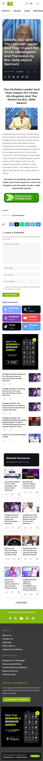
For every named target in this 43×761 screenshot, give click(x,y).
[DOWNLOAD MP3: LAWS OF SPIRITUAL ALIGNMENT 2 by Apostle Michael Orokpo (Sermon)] (30, 572)
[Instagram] (11, 318)
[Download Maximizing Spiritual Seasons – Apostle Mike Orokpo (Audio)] (12, 572)
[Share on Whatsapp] (18, 77)
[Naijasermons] (10, 3)
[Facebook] (11, 309)
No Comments (9, 71)
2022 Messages (18, 215)
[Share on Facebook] (9, 77)
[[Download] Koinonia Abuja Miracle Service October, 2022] (30, 474)
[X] (31, 309)
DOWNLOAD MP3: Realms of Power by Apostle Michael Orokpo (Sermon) (12, 519)
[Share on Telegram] (22, 77)
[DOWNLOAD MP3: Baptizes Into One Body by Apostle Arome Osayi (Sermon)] (30, 507)
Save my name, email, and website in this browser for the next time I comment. (22, 288)
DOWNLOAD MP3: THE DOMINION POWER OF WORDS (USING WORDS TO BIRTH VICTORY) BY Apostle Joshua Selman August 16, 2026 (14, 422)
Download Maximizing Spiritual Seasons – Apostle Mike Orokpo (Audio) (12, 584)
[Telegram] (31, 326)
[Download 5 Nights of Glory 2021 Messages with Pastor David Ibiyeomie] (12, 474)
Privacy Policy (8, 757)
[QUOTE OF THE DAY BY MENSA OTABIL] (35, 438)
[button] (35, 756)
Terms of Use (22, 757)
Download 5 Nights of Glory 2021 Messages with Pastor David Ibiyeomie (12, 486)
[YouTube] (21, 618)
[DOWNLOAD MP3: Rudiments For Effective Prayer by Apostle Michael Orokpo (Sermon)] (35, 377)
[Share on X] (13, 77)
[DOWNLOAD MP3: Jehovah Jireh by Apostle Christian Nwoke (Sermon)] (30, 540)
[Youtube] (31, 318)
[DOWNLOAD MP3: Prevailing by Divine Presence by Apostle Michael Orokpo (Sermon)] (35, 392)
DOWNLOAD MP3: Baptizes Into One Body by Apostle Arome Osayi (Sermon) (30, 519)
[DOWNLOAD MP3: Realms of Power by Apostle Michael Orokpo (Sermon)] (12, 507)
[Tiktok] (11, 326)
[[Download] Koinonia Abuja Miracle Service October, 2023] (12, 540)
